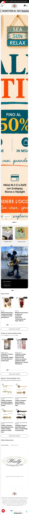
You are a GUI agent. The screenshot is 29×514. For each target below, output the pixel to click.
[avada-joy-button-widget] (3, 510)
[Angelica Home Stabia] (14, 6)
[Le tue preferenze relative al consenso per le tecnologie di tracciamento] (26, 511)
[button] (2, 6)
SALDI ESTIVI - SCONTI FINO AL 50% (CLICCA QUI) (14, 1)
